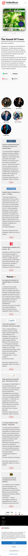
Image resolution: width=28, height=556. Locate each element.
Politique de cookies (13, 554)
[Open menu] (25, 3)
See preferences (14, 550)
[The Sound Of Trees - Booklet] (15, 33)
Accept (14, 542)
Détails (11, 182)
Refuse (14, 546)
